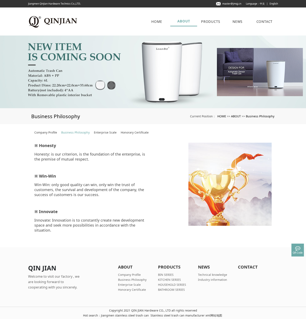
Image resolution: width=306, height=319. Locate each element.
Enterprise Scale (105, 132)
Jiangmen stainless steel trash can (125, 315)
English (274, 3)
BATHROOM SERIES (171, 290)
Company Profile (45, 132)
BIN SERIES (166, 275)
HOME (156, 21)
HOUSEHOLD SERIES (172, 285)
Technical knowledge (212, 275)
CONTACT (264, 21)
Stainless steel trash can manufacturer (178, 315)
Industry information (212, 280)
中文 (262, 3)
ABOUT (183, 21)
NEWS (238, 21)
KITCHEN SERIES (169, 280)
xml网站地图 (213, 315)
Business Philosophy (260, 116)
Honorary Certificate (135, 132)
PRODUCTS (210, 21)
